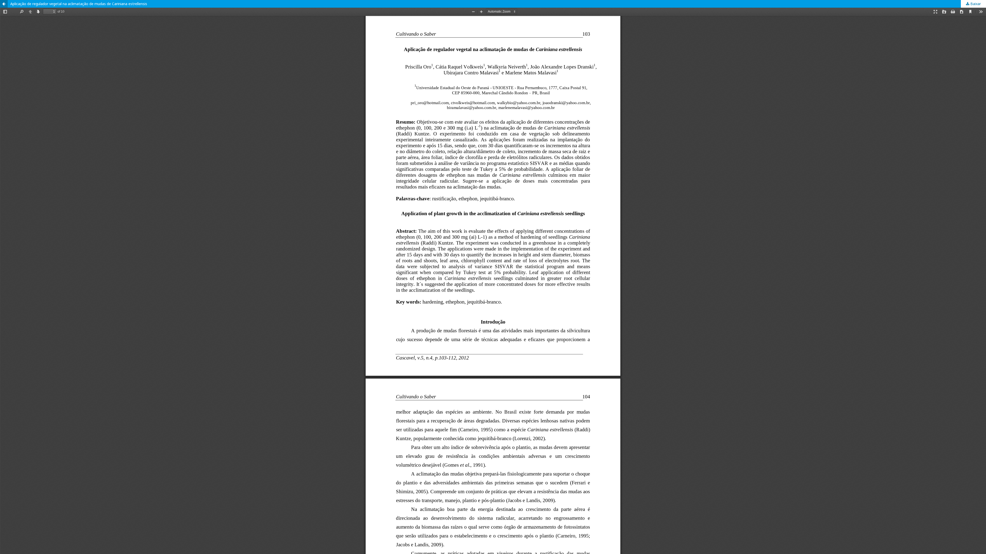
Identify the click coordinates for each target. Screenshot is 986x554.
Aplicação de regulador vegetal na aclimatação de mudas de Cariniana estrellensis (78, 3)
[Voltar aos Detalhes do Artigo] (4, 4)
